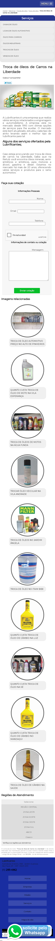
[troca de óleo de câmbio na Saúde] (27, 763)
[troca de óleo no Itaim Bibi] (27, 567)
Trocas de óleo (11, 50)
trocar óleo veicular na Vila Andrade (25, 492)
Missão (27, 895)
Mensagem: (38, 250)
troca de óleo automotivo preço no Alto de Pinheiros (27, 342)
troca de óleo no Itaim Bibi (26, 589)
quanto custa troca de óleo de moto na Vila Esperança (24, 393)
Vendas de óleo (11, 56)
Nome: (40, 198)
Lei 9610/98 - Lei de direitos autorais (35, 854)
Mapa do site (27, 920)
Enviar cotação (27, 290)
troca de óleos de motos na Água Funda (25, 443)
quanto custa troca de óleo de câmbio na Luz (24, 636)
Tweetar (8, 82)
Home (27, 878)
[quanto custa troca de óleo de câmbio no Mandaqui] (27, 711)
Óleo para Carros (12, 37)
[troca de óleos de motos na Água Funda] (27, 420)
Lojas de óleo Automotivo (16, 31)
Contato (27, 911)
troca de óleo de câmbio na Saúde (27, 786)
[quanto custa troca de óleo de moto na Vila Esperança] (27, 368)
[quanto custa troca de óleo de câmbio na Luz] (27, 613)
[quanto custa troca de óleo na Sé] (27, 662)
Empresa (27, 887)
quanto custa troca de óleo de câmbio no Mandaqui (24, 736)
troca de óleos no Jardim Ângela (26, 541)
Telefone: (39, 221)
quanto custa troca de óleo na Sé (24, 685)
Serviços (27, 18)
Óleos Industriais (11, 43)
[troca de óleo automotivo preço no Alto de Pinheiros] (27, 319)
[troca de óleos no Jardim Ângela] (27, 518)
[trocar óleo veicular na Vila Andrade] (27, 469)
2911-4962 (11, 869)
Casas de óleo (10, 24)
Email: (13, 211)
